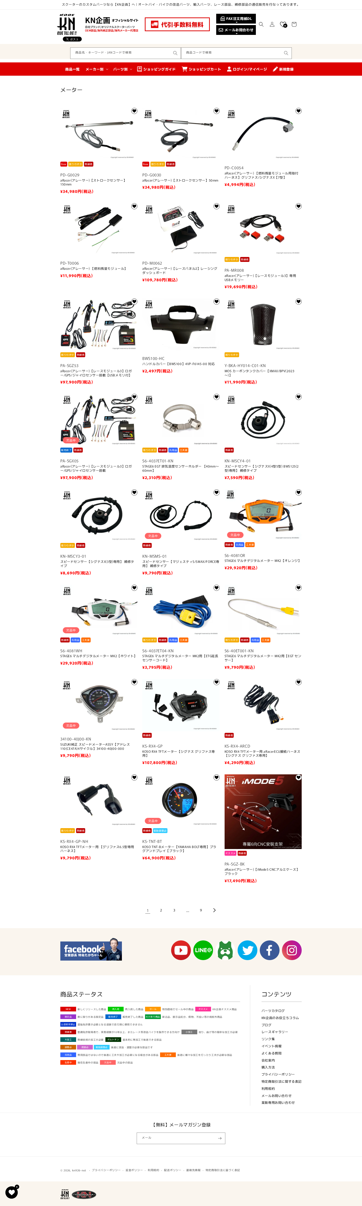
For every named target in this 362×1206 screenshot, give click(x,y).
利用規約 (268, 1088)
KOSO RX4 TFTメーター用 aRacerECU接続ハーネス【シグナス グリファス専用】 (262, 754)
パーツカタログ (273, 1010)
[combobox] (125, 53)
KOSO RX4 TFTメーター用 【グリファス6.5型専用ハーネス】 (97, 849)
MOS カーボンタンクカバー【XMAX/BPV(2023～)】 (260, 373)
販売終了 (113, 1016)
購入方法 (268, 1067)
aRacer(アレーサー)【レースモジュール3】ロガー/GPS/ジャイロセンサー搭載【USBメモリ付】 (96, 373)
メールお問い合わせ (277, 1095)
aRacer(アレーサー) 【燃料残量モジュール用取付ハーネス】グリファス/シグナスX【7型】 (261, 175)
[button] (261, 24)
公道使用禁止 (68, 1024)
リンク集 (268, 1038)
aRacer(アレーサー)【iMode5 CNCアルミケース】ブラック (262, 871)
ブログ (267, 1024)
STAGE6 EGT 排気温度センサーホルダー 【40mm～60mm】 (180, 468)
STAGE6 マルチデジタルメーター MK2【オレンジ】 (263, 561)
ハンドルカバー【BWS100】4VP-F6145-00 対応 (178, 364)
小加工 (189, 1032)
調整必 (68, 1047)
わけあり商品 (153, 1016)
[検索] (175, 53)
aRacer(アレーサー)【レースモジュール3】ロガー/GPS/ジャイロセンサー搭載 (96, 468)
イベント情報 (272, 1046)
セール (153, 1009)
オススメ (203, 1009)
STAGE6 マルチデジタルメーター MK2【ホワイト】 (98, 656)
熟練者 (68, 1032)
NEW (68, 1009)
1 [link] (148, 910)
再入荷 (115, 1009)
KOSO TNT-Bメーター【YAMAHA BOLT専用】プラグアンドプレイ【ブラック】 (179, 849)
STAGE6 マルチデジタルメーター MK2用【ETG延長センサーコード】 (180, 658)
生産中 (68, 1062)
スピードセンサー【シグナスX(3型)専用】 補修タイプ (97, 564)
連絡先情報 (193, 1170)
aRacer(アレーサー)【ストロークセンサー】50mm (180, 180)
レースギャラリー (275, 1031)
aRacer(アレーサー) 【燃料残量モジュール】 (94, 269)
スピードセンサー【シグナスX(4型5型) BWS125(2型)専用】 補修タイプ (262, 468)
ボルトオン (113, 1039)
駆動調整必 (102, 1047)
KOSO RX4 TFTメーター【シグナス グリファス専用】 (178, 754)
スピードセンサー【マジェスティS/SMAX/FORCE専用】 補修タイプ (180, 564)
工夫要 (168, 1054)
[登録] (219, 1138)
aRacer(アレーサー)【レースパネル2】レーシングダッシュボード (179, 271)
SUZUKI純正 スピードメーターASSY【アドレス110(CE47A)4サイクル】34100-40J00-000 (95, 746)
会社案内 (268, 1060)
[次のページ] (214, 910)
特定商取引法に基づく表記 (223, 1170)
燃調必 (85, 1047)
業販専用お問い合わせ (278, 1102)
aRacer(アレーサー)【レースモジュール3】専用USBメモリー (260, 278)
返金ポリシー (134, 1170)
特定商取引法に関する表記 (282, 1081)
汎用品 (68, 1054)
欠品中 (107, 1062)
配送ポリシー (172, 1170)
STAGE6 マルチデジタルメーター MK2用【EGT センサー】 (263, 658)
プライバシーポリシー (278, 1074)
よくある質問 (272, 1053)
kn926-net (79, 1170)
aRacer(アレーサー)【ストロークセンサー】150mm (93, 182)
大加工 (68, 1039)
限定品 (68, 1016)
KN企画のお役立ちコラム (280, 1017)
